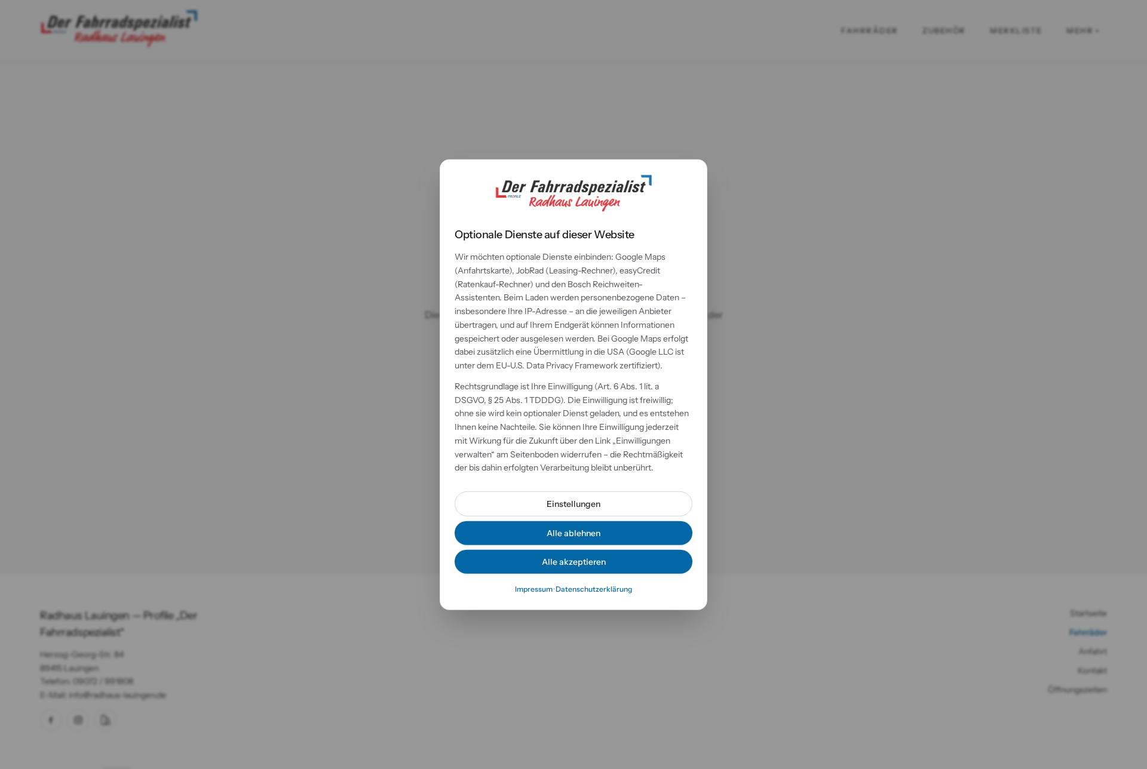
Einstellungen (573, 504)
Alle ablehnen (573, 533)
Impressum (534, 589)
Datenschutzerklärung (594, 589)
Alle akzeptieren (574, 561)
